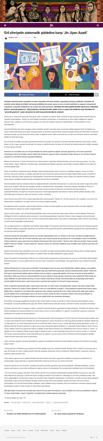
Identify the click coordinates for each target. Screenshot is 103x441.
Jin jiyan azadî (15, 402)
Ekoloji (37, 430)
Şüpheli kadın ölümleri (61, 402)
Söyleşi (13, 430)
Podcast (64, 430)
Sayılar (58, 430)
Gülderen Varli (13, 37)
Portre (19, 430)
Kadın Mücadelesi (38, 402)
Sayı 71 (48, 402)
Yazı (35, 37)
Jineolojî (30, 430)
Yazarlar (6, 430)
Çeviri (24, 430)
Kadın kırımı (26, 402)
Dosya (52, 430)
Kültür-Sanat (44, 430)
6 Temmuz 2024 (25, 37)
